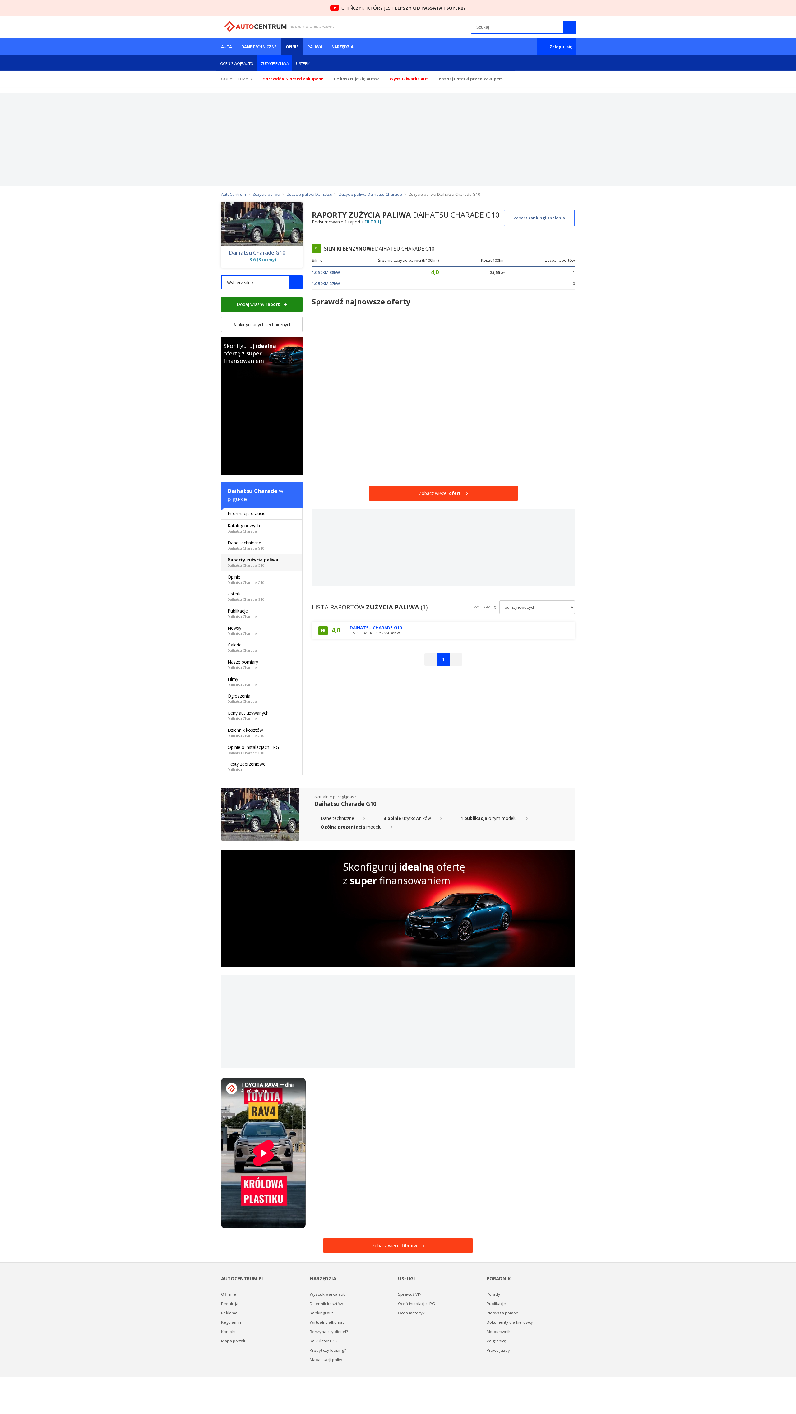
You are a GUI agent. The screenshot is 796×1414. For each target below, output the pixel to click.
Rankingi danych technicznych (262, 324)
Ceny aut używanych (248, 715)
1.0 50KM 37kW (326, 283)
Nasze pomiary (243, 664)
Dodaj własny (258, 304)
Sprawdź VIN (410, 1294)
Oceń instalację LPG (416, 1303)
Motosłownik (499, 1331)
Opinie (292, 46)
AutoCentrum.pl (255, 26)
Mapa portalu (234, 1341)
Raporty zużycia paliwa (253, 562)
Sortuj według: (485, 607)
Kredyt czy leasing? (328, 1350)
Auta (226, 46)
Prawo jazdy (498, 1350)
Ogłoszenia (242, 698)
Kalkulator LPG (323, 1341)
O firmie (228, 1294)
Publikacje (242, 613)
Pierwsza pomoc (502, 1313)
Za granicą (496, 1341)
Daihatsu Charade (252, 491)
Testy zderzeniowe (247, 766)
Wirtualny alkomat (327, 1322)
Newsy (242, 630)
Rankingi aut (321, 1313)
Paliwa (315, 46)
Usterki (303, 63)
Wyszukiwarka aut (327, 1294)
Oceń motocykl (412, 1313)
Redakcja (229, 1303)
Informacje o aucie (247, 513)
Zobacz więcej (440, 493)
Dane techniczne (258, 46)
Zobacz (539, 218)
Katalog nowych (244, 528)
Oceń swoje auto (236, 63)
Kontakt (228, 1331)
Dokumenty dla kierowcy (510, 1322)
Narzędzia (342, 46)
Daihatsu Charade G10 (257, 253)
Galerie (242, 647)
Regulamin (231, 1322)
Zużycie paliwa (275, 63)
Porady (493, 1294)
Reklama (229, 1313)
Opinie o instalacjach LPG (253, 749)
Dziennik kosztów (246, 732)
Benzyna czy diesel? (329, 1331)
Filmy (242, 681)
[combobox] (262, 282)
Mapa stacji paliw (326, 1359)
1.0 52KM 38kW (326, 272)
